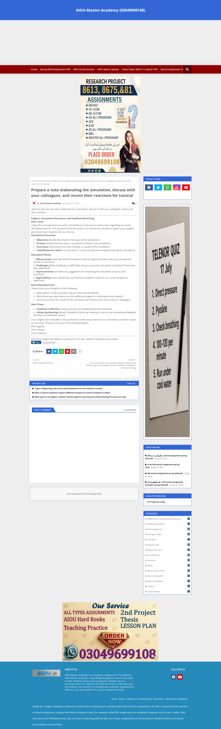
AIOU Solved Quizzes (84, 69)
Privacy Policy (145, 698)
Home (34, 69)
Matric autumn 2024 (168, 570)
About (122, 698)
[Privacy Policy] (149, 195)
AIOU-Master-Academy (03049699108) (110, 10)
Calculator (168, 539)
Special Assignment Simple (174, 69)
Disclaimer (158, 698)
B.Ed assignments (168, 529)
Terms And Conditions (176, 698)
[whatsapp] (167, 187)
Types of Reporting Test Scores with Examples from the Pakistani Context (68, 388)
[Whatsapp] (61, 351)
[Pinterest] (67, 351)
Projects (168, 586)
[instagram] (177, 187)
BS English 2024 (168, 534)
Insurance (168, 560)
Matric (168, 565)
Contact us (131, 698)
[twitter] (158, 187)
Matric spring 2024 (168, 575)
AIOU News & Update (108, 69)
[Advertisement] (110, 43)
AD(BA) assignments (168, 524)
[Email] (73, 351)
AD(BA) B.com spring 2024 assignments (168, 518)
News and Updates (168, 581)
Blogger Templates (54, 706)
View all (131, 383)
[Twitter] (55, 351)
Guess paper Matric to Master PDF (140, 69)
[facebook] (149, 187)
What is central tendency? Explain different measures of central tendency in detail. (72, 392)
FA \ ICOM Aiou (168, 555)
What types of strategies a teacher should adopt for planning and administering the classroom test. (80, 397)
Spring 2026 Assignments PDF (55, 69)
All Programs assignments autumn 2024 (157, 501)
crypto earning (168, 591)
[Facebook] (49, 351)
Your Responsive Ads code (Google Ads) (84, 493)
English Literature (168, 550)
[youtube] (186, 187)
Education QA (44, 181)
